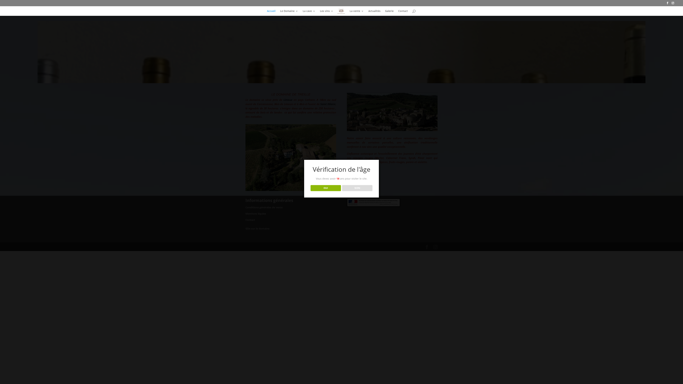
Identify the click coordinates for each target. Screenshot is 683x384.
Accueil (271, 11)
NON (357, 188)
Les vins (325, 11)
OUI (326, 188)
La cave (307, 11)
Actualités (374, 11)
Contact (403, 11)
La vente (355, 11)
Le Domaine (287, 11)
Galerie (389, 11)
